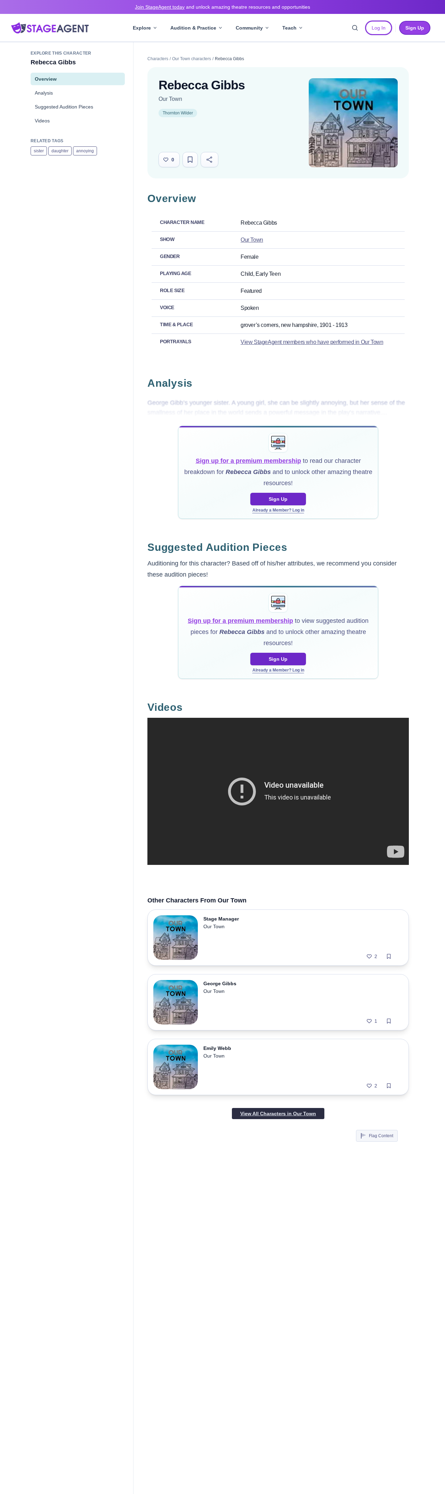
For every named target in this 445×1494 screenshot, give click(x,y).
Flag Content (381, 1135)
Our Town (170, 99)
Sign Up (278, 499)
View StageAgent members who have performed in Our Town (312, 342)
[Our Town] (353, 122)
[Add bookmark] (389, 956)
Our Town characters (191, 58)
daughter (59, 150)
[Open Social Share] (209, 159)
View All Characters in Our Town (278, 1113)
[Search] (355, 28)
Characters (157, 58)
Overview (46, 79)
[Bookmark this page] (190, 159)
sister (39, 150)
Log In (379, 28)
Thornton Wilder (178, 113)
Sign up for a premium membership (248, 460)
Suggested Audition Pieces (64, 107)
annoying (85, 150)
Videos (42, 120)
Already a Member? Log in (278, 510)
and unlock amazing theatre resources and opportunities (222, 7)
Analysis (44, 93)
